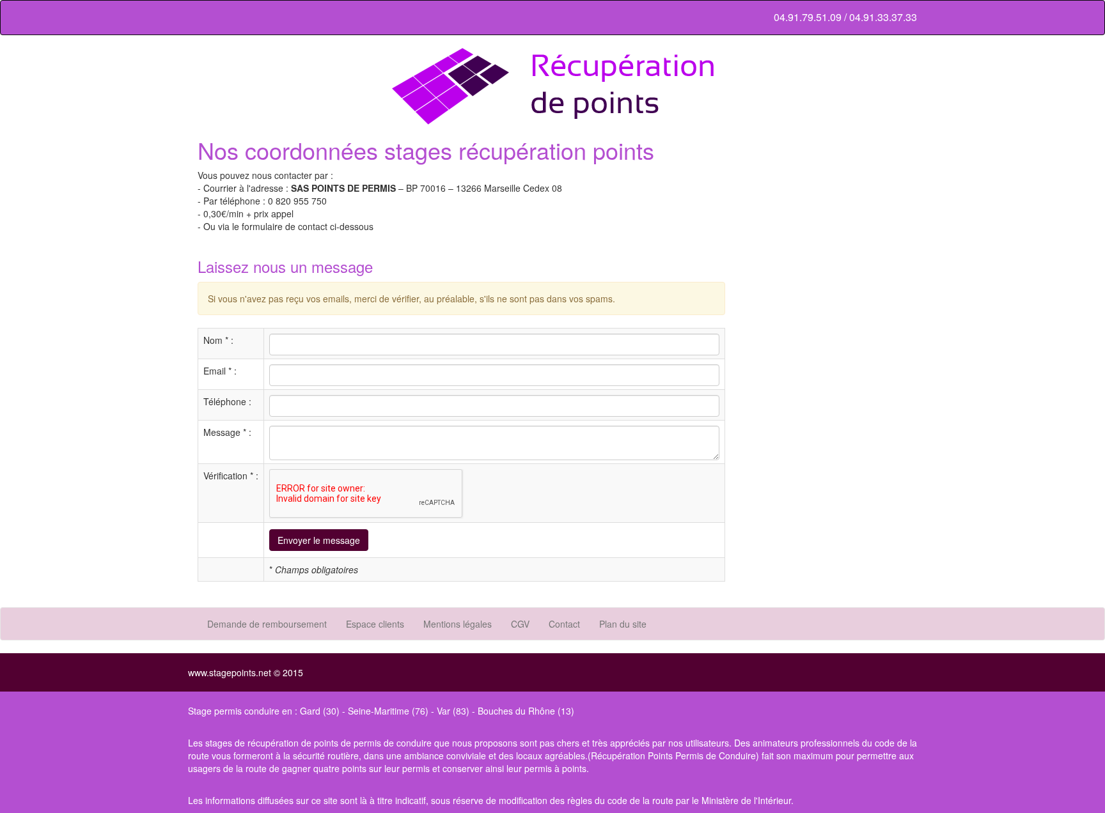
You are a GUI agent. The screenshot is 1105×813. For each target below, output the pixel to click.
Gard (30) (320, 710)
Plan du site (623, 623)
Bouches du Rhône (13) (526, 710)
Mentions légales (457, 623)
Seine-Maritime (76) (388, 710)
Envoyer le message (319, 540)
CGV (520, 623)
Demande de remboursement (267, 623)
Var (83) (453, 710)
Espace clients (375, 623)
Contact (564, 623)
